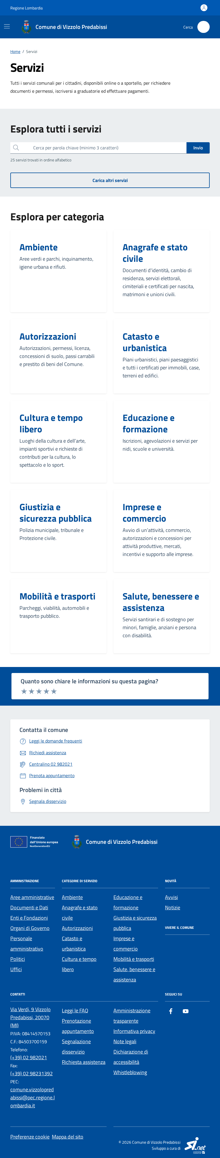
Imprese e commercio (144, 512)
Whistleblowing (130, 1072)
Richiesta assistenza (83, 1062)
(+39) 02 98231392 (31, 1073)
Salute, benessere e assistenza (161, 601)
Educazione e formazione (148, 423)
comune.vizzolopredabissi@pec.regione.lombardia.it (32, 1097)
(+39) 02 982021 (28, 1057)
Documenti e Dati (29, 907)
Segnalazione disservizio (76, 1047)
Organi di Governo (30, 928)
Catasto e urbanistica (145, 341)
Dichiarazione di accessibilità (130, 1057)
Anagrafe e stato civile (155, 252)
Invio (198, 147)
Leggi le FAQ (75, 1010)
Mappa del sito (67, 1137)
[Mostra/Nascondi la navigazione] (6, 26)
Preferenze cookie (30, 1137)
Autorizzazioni (47, 336)
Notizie (172, 907)
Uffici (16, 969)
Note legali (124, 1041)
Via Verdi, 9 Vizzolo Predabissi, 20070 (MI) (30, 1017)
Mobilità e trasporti (57, 596)
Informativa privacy (134, 1031)
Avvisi (171, 897)
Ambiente (38, 247)
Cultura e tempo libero (51, 423)
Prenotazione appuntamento (78, 1026)
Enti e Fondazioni (29, 918)
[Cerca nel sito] (203, 27)
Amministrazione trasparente (131, 1016)
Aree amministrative (32, 897)
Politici (17, 959)
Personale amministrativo (26, 944)
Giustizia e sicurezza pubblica (55, 512)
